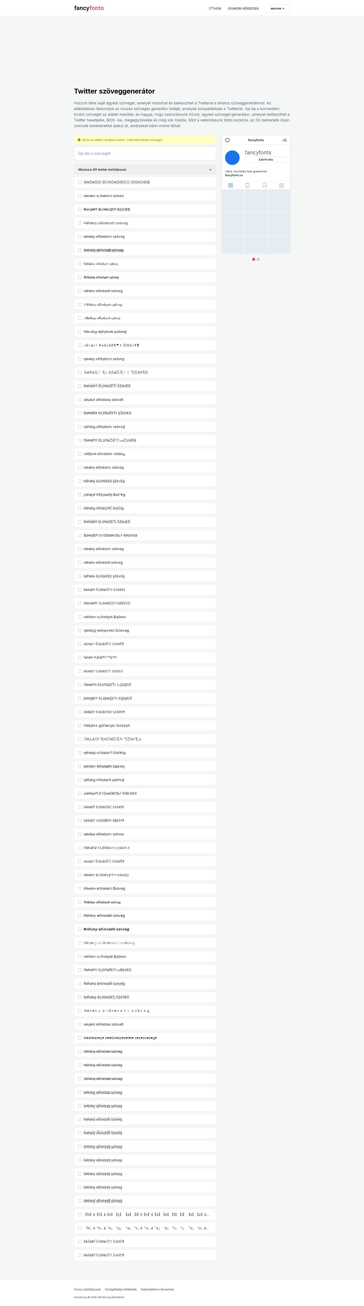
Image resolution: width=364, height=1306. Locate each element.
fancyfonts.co (234, 175)
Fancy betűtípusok (87, 1289)
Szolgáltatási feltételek (121, 1289)
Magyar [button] (276, 8)
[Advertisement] (182, 58)
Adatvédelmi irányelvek (157, 1289)
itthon (215, 8)
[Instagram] (253, 259)
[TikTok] (258, 259)
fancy (89, 8)
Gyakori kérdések (243, 8)
